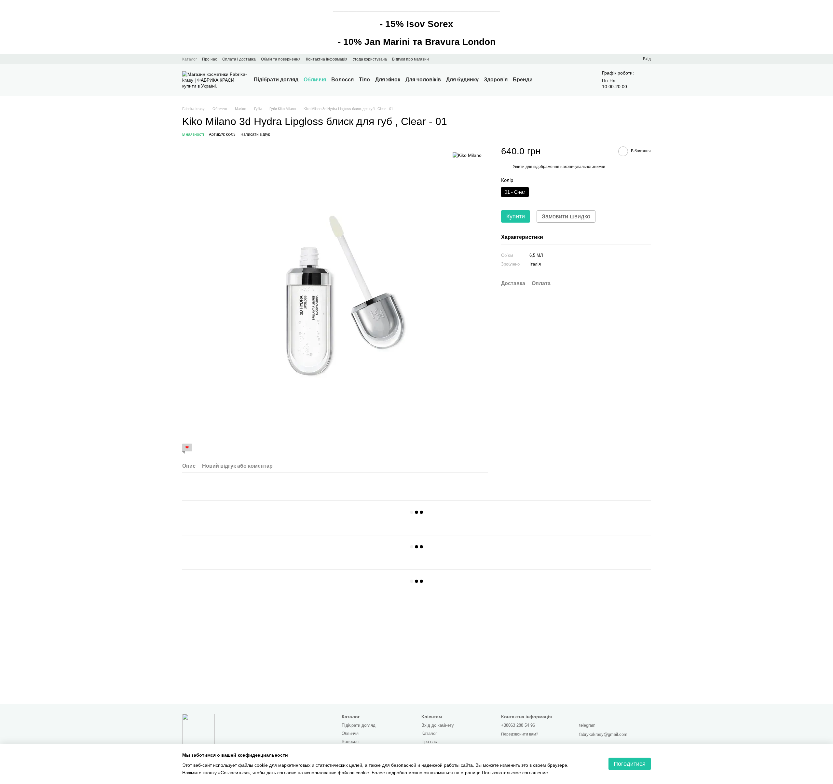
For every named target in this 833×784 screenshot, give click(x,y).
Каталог (189, 59)
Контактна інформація (327, 59)
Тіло (364, 79)
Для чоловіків (423, 79)
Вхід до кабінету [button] (437, 725)
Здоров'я (496, 79)
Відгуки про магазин (410, 59)
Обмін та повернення (281, 59)
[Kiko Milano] (467, 155)
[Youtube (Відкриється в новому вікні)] (445, 59)
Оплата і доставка (239, 59)
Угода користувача (370, 59)
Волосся (342, 79)
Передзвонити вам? (519, 734)
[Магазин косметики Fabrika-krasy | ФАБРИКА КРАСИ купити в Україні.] (198, 729)
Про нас (209, 59)
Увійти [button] (519, 166)
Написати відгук (255, 134)
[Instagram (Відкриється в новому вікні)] (438, 59)
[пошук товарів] (544, 80)
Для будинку (462, 79)
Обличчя (315, 79)
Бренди (523, 79)
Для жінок (387, 79)
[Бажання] (626, 59)
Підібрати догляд (276, 79)
